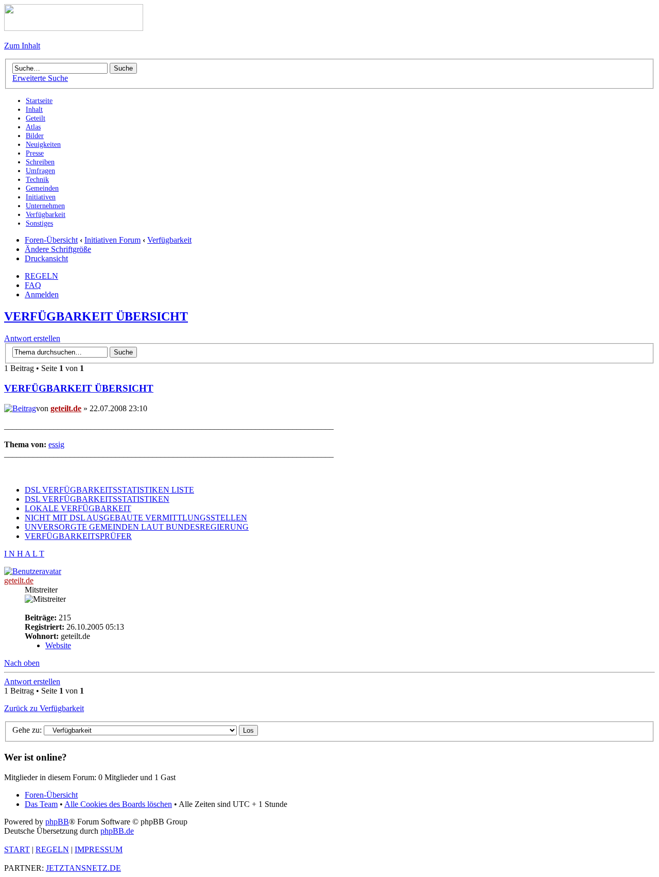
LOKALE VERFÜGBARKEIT (78, 508)
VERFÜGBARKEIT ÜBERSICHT (96, 316)
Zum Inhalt (22, 45)
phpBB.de (117, 831)
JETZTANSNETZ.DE (83, 868)
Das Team (41, 804)
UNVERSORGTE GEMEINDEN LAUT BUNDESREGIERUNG (137, 526)
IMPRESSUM (99, 849)
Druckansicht (46, 258)
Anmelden (42, 294)
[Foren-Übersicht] (73, 28)
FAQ (33, 285)
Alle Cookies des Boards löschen (118, 804)
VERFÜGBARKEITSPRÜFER (78, 536)
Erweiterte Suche (40, 78)
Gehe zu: (27, 730)
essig (56, 444)
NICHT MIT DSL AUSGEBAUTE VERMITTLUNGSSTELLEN (136, 517)
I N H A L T (24, 553)
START (17, 849)
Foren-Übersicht (51, 239)
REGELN (41, 276)
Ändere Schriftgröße (58, 249)
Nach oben (22, 663)
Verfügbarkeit (169, 239)
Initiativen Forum (112, 239)
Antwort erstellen (32, 338)
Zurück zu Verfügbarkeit (44, 708)
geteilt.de (65, 408)
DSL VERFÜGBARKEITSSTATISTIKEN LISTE (109, 489)
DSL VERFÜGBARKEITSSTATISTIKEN (97, 499)
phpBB (57, 821)
